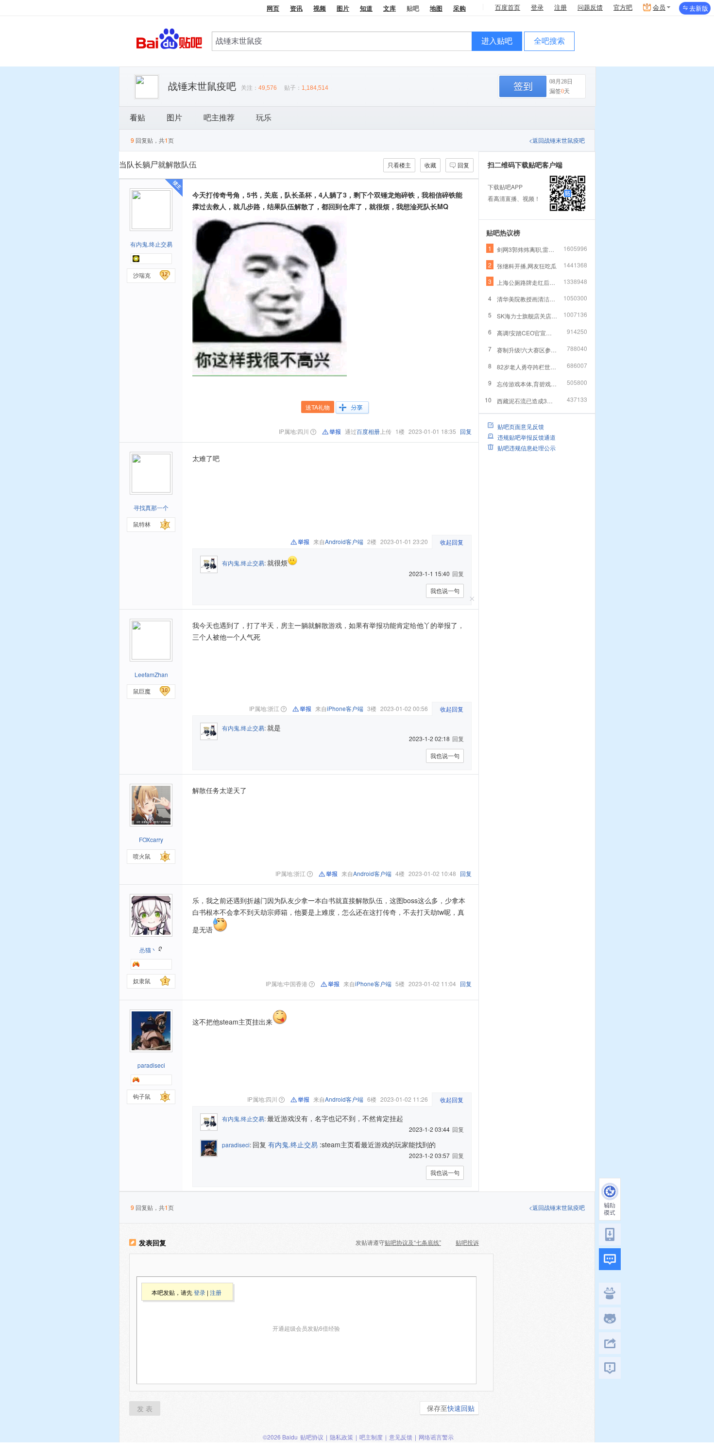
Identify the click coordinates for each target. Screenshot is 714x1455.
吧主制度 (371, 1437)
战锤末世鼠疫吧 (202, 86)
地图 (436, 8)
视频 (319, 8)
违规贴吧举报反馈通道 (526, 437)
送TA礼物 (318, 407)
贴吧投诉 (467, 1242)
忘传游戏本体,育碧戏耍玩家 (527, 384)
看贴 (137, 118)
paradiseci (151, 1065)
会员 (659, 7)
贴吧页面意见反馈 (520, 426)
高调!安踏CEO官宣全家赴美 (527, 333)
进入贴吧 (496, 41)
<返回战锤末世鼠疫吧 (557, 140)
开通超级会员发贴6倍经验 (306, 1328)
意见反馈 (400, 1437)
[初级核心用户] (136, 258)
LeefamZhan (151, 674)
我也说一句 (444, 590)
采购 (459, 8)
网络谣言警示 (436, 1437)
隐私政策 (341, 1437)
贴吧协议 (311, 1437)
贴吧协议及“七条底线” (413, 1242)
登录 (537, 7)
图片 (343, 8)
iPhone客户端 (345, 708)
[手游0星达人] (136, 964)
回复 (463, 165)
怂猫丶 (148, 949)
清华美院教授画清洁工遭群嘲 (527, 299)
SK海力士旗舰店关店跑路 (527, 316)
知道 (366, 8)
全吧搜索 (549, 41)
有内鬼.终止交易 (151, 244)
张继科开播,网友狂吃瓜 (527, 266)
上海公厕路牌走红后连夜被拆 (527, 282)
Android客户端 (344, 541)
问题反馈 (590, 7)
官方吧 (622, 7)
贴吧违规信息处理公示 (526, 448)
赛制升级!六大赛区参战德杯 (527, 350)
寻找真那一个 (151, 507)
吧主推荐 (219, 118)
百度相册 (368, 431)
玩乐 (264, 118)
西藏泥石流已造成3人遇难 (527, 401)
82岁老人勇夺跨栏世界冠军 (527, 367)
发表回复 (152, 1243)
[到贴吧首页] (169, 38)
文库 (389, 8)
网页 (273, 8)
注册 (560, 7)
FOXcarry (151, 839)
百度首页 (507, 7)
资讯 (296, 8)
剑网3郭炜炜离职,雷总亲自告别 (527, 249)
